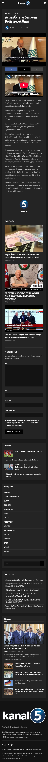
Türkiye (7, 547)
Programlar (9, 530)
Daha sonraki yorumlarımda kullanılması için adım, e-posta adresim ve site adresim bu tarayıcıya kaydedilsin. (23, 422)
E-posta (8, 401)
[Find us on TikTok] (12, 745)
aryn (26, 749)
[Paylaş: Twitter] (24, 69)
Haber (6, 518)
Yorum (8, 363)
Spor (6, 543)
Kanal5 (12, 28)
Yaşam (6, 551)
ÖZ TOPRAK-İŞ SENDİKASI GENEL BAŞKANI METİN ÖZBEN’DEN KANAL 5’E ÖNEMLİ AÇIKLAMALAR (22, 296)
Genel (6, 514)
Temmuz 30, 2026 (10, 340)
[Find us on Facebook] (2, 744)
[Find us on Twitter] (5, 744)
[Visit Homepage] (24, 3)
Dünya (6, 501)
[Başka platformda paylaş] (37, 69)
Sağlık (6, 535)
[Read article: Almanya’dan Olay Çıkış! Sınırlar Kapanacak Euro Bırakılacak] (8, 683)
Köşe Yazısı (8, 522)
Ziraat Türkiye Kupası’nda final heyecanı (28, 451)
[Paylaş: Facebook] (11, 69)
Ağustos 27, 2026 (10, 260)
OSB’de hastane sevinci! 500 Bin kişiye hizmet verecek (22, 590)
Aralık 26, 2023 (23, 28)
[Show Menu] (3, 3)
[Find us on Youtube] (8, 744)
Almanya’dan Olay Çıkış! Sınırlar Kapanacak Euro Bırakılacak (24, 580)
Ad (6, 391)
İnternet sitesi (10, 410)
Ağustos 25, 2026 (15, 651)
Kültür (7, 526)
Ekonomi (15, 13)
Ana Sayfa (8, 13)
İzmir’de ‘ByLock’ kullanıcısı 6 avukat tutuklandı (22, 460)
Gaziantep (8, 509)
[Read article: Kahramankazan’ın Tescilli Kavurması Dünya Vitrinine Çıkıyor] (8, 666)
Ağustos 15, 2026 (10, 302)
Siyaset (7, 539)
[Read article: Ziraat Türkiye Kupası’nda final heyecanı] (8, 453)
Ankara (7, 492)
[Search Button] (45, 3)
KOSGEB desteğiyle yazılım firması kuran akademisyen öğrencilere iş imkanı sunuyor (28, 467)
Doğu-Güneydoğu (11, 497)
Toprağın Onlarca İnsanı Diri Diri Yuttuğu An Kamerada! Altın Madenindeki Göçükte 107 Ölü (29, 691)
